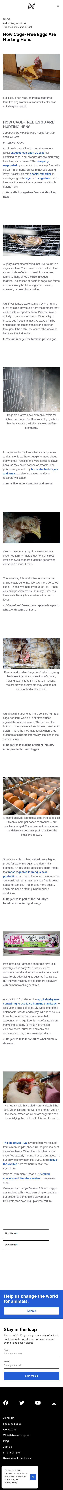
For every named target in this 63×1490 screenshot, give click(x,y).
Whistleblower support (16, 1435)
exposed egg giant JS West (28, 152)
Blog (6, 1441)
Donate (31, 1311)
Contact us (9, 1429)
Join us (7, 1446)
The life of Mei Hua (15, 1142)
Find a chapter (12, 1452)
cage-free (44, 178)
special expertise (41, 173)
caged (28, 178)
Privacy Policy (11, 1482)
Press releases (12, 1423)
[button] (58, 6)
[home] (31, 6)
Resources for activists (17, 1458)
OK (33, 1477)
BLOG (6, 19)
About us (8, 1418)
